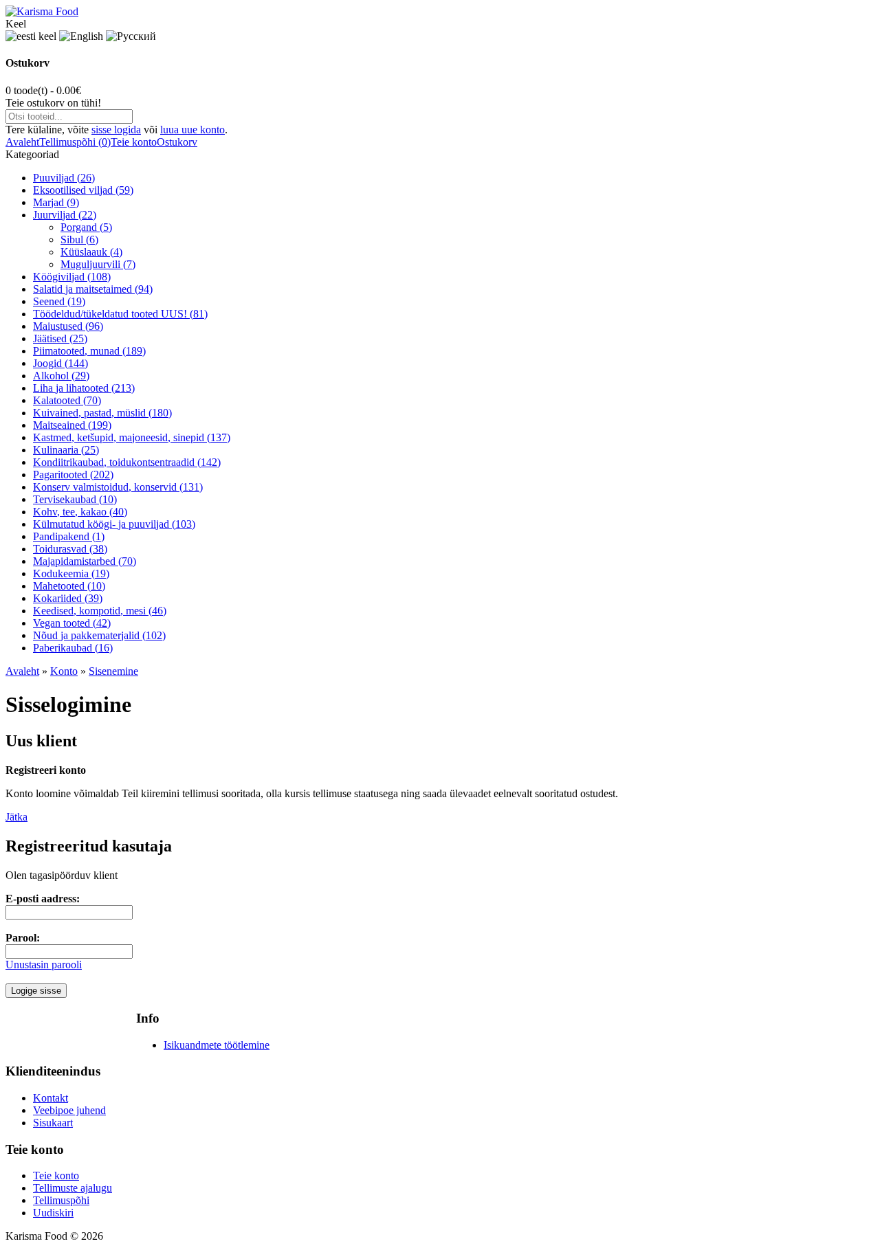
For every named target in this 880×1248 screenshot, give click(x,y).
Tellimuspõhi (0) (75, 142)
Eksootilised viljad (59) (83, 190)
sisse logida (116, 129)
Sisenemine (113, 671)
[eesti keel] (31, 36)
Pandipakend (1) (68, 536)
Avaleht (22, 142)
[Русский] (131, 36)
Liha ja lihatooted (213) (84, 388)
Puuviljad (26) (64, 177)
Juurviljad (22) (64, 215)
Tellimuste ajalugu (72, 1188)
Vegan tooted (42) (72, 623)
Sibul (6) (79, 239)
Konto (64, 671)
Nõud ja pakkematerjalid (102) (99, 635)
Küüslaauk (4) (91, 252)
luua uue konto (192, 129)
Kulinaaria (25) (66, 450)
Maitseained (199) (72, 425)
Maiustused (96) (68, 326)
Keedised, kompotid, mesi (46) (99, 610)
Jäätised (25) (60, 338)
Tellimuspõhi (61, 1200)
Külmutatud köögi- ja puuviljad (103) (114, 524)
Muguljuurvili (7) (97, 264)
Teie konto (134, 142)
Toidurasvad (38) (70, 549)
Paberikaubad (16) (73, 648)
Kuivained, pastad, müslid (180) (102, 413)
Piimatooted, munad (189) (89, 351)
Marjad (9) (56, 202)
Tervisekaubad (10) (75, 499)
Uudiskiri (53, 1212)
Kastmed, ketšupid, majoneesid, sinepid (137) (131, 437)
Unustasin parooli (44, 964)
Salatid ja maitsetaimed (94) (93, 289)
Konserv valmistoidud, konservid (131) (118, 487)
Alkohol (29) (61, 375)
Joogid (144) (60, 363)
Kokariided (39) (67, 598)
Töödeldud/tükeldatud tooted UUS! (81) (120, 314)
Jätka (17, 817)
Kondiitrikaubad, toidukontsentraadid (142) (127, 462)
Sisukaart (53, 1122)
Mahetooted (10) (69, 586)
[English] (81, 36)
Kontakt (50, 1098)
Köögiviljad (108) (72, 276)
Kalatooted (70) (67, 400)
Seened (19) (59, 301)
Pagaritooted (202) (73, 474)
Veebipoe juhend (69, 1110)
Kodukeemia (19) (71, 573)
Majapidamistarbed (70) (84, 561)
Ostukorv (177, 142)
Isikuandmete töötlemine (217, 1045)
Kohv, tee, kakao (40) (80, 511)
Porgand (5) (86, 227)
